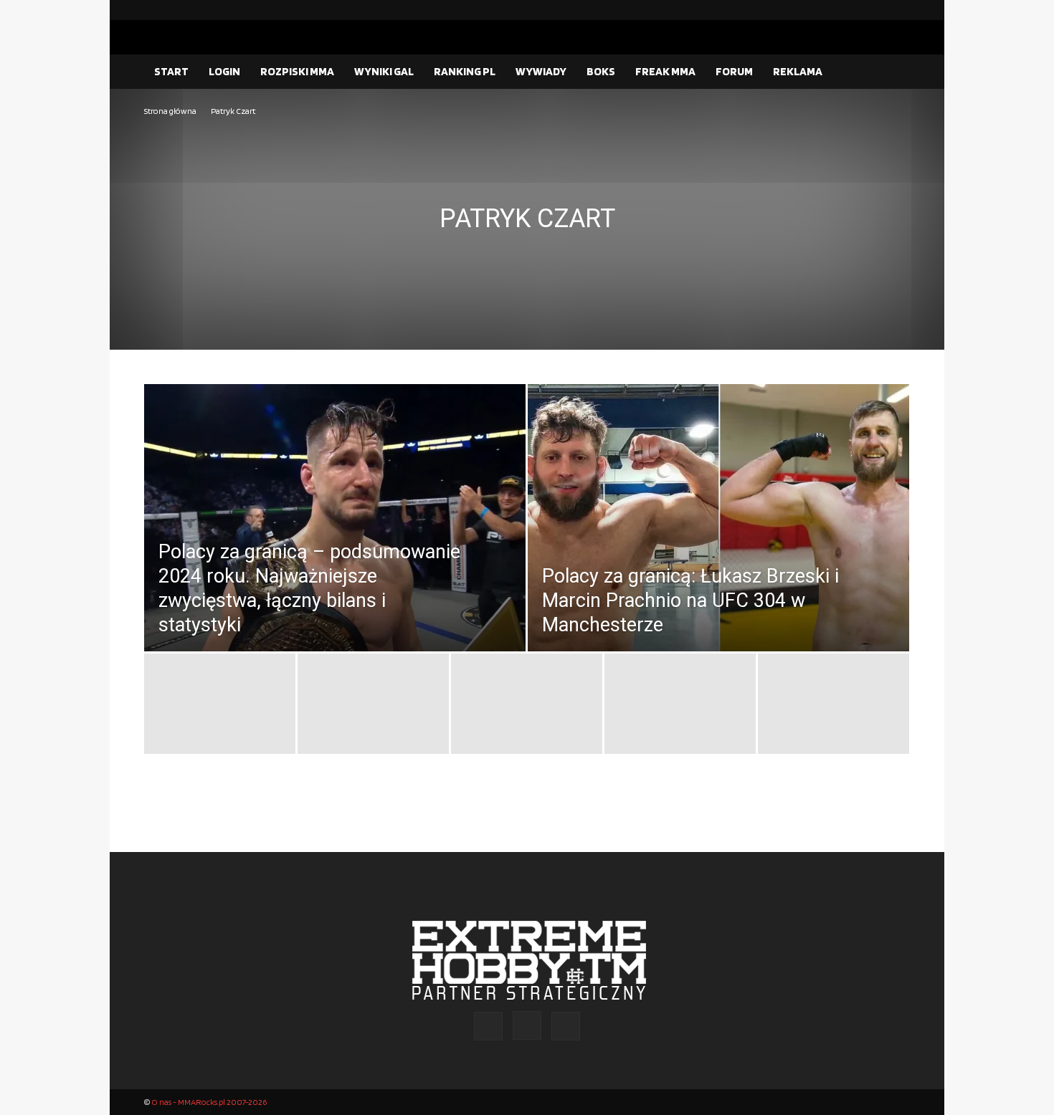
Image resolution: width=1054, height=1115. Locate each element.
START (171, 71)
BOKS (601, 71)
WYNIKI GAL (384, 71)
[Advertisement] (527, 226)
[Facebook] (853, 10)
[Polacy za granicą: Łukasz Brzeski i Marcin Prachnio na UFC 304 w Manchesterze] (718, 549)
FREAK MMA (665, 71)
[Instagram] (876, 10)
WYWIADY (541, 71)
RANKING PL (464, 71)
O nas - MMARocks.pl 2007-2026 (209, 1101)
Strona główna (170, 110)
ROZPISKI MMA (297, 71)
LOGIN (224, 71)
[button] (892, 72)
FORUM (734, 71)
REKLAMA (797, 71)
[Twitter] (899, 10)
